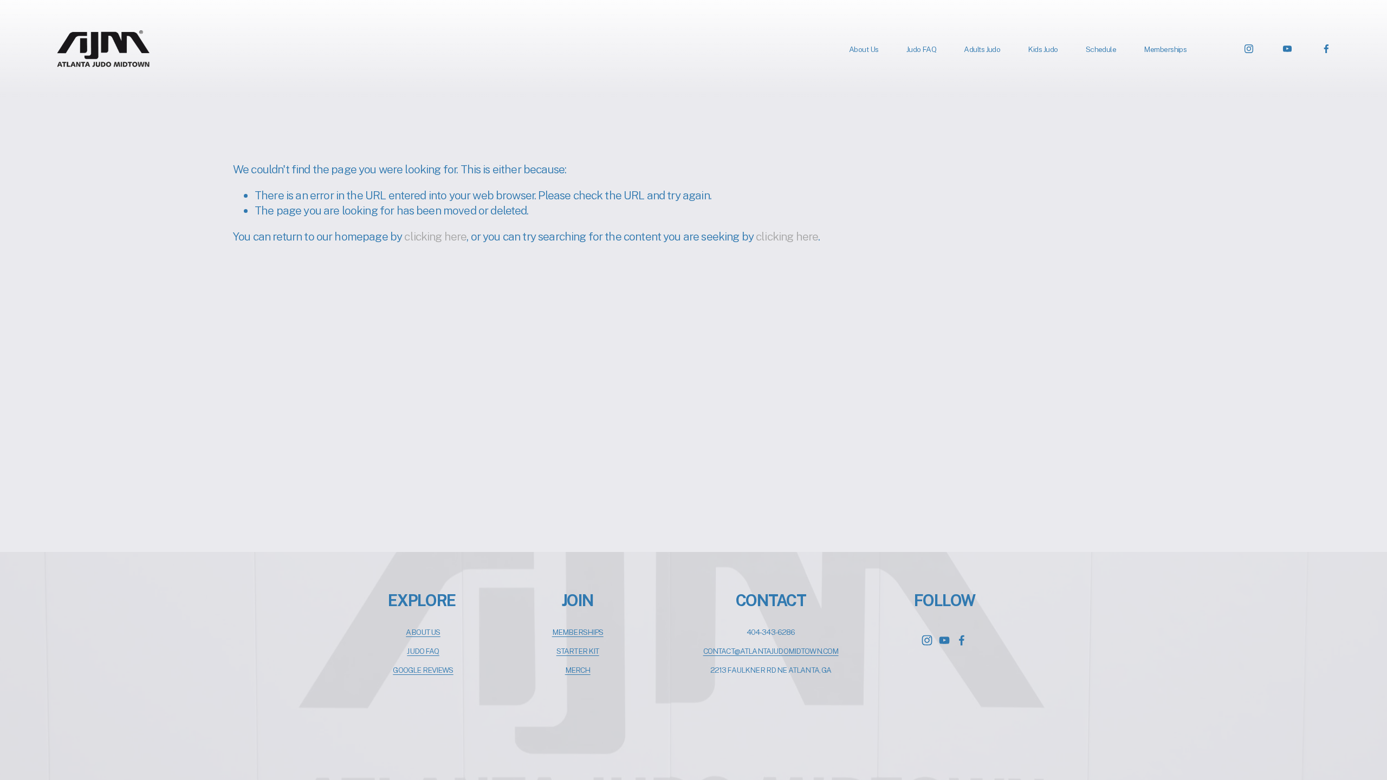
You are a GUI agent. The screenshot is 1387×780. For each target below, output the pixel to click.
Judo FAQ (921, 49)
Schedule (1101, 49)
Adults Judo (982, 49)
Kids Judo (1043, 49)
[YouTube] (1287, 48)
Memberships (1165, 49)
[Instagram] (1248, 48)
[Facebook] (1326, 48)
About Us (864, 49)
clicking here (435, 236)
